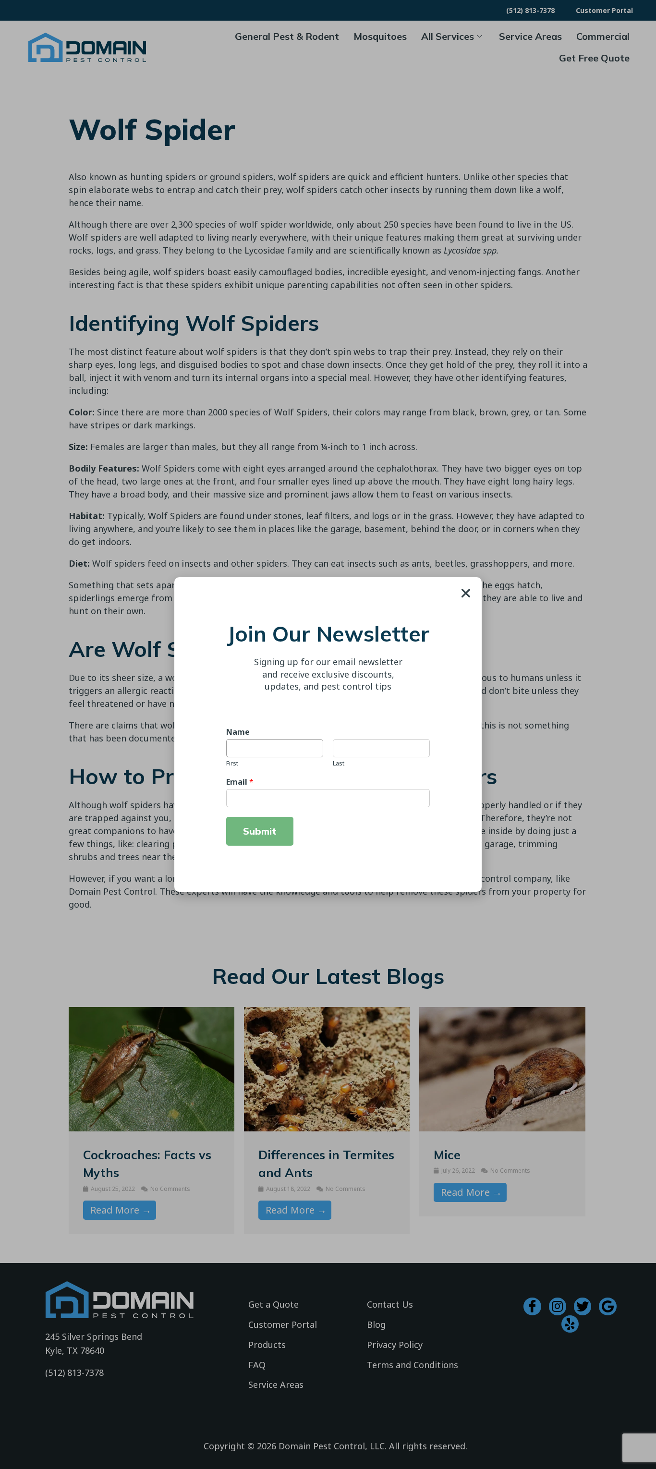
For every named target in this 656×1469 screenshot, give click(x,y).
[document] (328, 734)
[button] (466, 593)
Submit (260, 831)
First (232, 763)
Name (238, 732)
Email (240, 782)
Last (338, 763)
